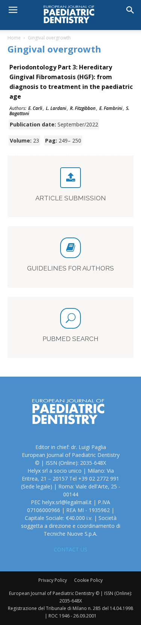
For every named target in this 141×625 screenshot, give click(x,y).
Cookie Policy (88, 580)
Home (14, 38)
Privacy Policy (52, 580)
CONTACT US (70, 549)
